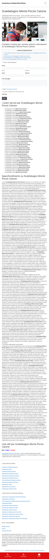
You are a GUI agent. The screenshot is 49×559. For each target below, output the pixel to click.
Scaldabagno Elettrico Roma (9, 488)
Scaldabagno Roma (7, 484)
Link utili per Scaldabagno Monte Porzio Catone (15, 59)
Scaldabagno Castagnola (8, 499)
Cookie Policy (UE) (6, 530)
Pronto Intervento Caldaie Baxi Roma (11, 480)
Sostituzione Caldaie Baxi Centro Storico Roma (14, 496)
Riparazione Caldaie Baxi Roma (10, 478)
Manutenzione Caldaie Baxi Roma (10, 475)
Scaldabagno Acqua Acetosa (9, 509)
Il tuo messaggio (6, 78)
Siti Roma (27, 550)
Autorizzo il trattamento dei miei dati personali (13, 91)
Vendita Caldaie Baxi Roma (9, 471)
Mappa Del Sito (6, 526)
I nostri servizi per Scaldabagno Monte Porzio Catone (16, 56)
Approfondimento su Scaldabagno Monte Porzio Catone (17, 57)
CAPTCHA (4, 94)
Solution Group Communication (37, 550)
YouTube (12, 450)
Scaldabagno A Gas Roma (8, 486)
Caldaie (7, 450)
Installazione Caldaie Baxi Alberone (11, 516)
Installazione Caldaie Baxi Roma (10, 473)
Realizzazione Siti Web (19, 550)
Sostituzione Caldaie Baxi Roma (10, 482)
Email (3, 73)
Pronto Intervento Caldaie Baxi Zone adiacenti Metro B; (16, 501)
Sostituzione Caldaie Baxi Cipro (10, 507)
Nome (3, 70)
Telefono (27, 73)
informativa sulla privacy (11, 89)
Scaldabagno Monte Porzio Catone (11, 453)
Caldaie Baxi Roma (7, 469)
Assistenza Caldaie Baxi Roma (14, 3)
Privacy (4, 528)
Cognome (27, 70)
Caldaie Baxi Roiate (7, 503)
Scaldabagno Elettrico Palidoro (10, 505)
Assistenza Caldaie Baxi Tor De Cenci (11, 512)
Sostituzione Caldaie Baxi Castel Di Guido (12, 514)
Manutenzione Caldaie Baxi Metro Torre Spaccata (14, 518)
